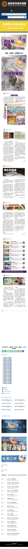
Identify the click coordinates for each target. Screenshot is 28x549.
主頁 (5, 28)
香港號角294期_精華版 (6, 409)
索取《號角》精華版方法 (14, 53)
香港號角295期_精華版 (19, 403)
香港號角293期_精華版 (19, 409)
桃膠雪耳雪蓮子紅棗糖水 (11, 529)
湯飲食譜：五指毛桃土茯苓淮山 (13, 517)
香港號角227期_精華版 (7, 382)
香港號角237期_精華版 (7, 380)
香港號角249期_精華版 (7, 372)
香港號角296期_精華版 (6, 403)
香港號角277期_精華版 (7, 357)
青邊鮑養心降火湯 (10, 498)
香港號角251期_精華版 (7, 369)
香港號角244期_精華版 (7, 376)
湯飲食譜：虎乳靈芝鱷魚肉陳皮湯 (13, 533)
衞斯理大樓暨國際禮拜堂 (11, 525)
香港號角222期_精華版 (7, 383)
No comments (7, 393)
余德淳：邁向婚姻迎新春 (11, 478)
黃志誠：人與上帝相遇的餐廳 (12, 490)
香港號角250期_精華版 (7, 371)
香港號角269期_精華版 (7, 360)
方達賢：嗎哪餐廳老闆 (11, 521)
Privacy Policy (20, 544)
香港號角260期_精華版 (7, 364)
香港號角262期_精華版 (7, 363)
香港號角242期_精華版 (7, 379)
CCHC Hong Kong (7, 391)
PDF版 (15, 347)
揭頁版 (20, 347)
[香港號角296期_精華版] (8, 400)
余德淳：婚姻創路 (10, 514)
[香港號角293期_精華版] (21, 406)
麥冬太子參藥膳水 (10, 494)
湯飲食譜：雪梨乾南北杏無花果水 (13, 482)
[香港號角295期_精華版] (21, 400)
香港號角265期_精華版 (7, 361)
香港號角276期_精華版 (7, 359)
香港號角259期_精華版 (7, 365)
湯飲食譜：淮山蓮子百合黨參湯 (13, 486)
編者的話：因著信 (10, 506)
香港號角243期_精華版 (7, 378)
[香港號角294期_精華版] (8, 406)
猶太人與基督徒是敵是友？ (12, 502)
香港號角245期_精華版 (7, 375)
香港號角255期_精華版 (7, 368)
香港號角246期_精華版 (7, 373)
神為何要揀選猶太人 (11, 510)
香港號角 (10, 28)
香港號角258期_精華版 (7, 367)
